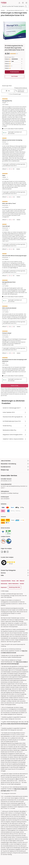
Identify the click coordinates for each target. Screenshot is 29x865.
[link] (3, 541)
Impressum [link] (4, 587)
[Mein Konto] (19, 3)
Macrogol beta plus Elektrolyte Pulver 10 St (15, 10)
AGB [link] (17, 580)
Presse (13, 580)
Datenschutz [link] (4, 583)
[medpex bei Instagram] (5, 552)
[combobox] (14, 6)
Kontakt (22, 583)
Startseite (3, 10)
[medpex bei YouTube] (7, 552)
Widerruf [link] (22, 580)
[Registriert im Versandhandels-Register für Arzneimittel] (8, 532)
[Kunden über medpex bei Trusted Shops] (8, 562)
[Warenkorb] (23, 3)
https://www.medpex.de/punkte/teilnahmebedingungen (14, 723)
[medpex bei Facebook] (2, 552)
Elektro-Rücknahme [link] (13, 583)
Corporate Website (6, 580)
